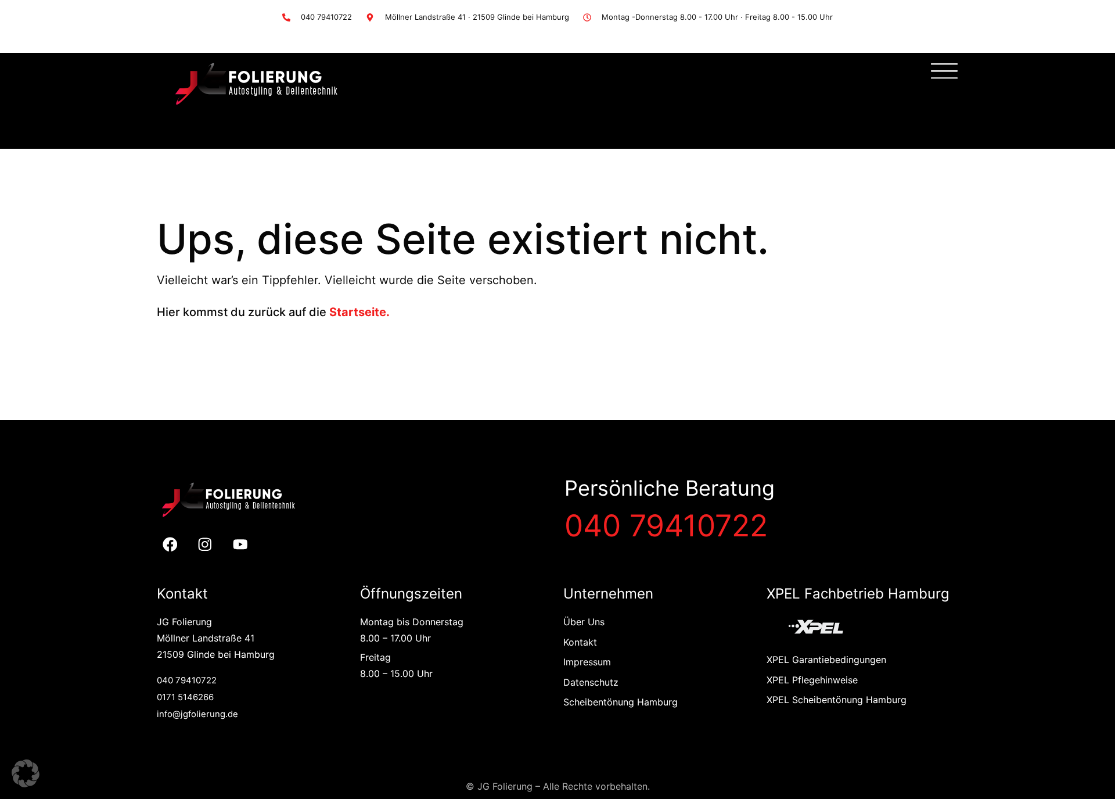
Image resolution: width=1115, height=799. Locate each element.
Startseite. (359, 312)
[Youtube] (241, 545)
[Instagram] (205, 545)
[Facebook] (170, 545)
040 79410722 (666, 525)
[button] (25, 773)
